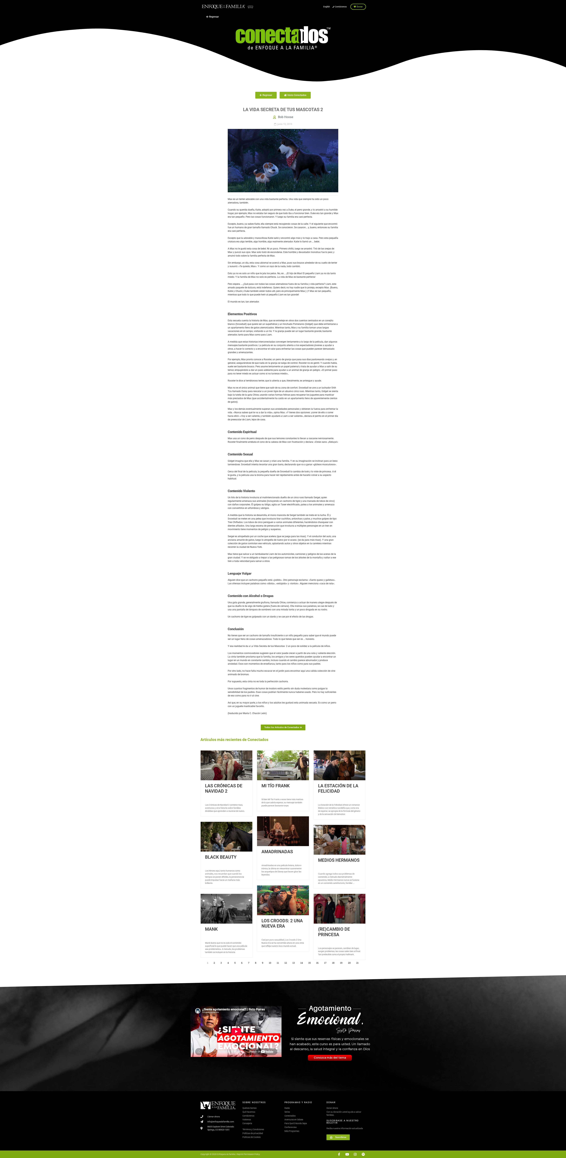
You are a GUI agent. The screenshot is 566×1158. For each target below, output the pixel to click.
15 (310, 962)
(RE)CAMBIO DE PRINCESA (334, 932)
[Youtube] (347, 1154)
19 (342, 962)
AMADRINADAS (277, 851)
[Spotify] (363, 1154)
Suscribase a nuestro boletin (342, 1121)
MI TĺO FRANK (275, 785)
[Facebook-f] (339, 1154)
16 (318, 962)
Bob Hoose (285, 117)
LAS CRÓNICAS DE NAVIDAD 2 (223, 788)
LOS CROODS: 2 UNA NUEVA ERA (282, 923)
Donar (330, 1102)
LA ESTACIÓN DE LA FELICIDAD (338, 788)
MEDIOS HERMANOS (338, 860)
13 (294, 962)
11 (279, 962)
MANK (211, 929)
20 (350, 962)
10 (271, 962)
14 (302, 962)
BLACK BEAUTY (220, 857)
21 (358, 962)
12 (286, 962)
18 (334, 962)
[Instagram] (355, 1154)
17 (326, 962)
